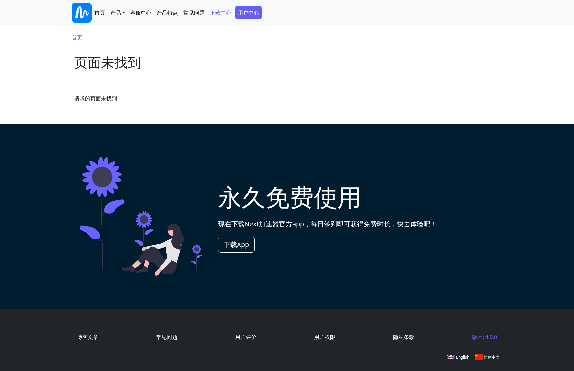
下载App (236, 244)
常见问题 (194, 12)
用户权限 (324, 337)
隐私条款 (403, 337)
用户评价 (245, 337)
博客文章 (87, 337)
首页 (99, 12)
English (462, 357)
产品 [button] (115, 12)
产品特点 (167, 12)
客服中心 (140, 12)
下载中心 (220, 12)
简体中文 (491, 357)
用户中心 (248, 12)
